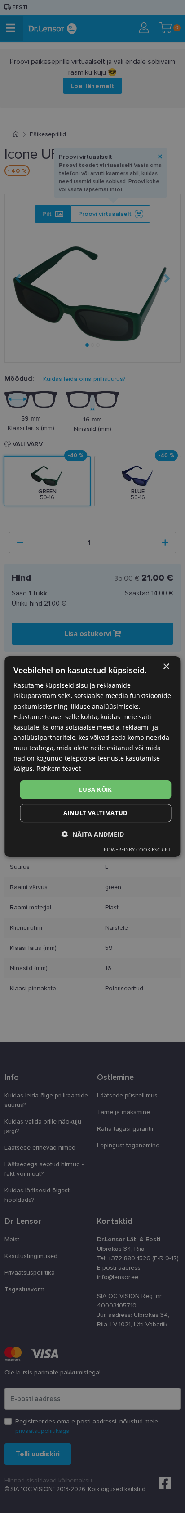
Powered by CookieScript (137, 849)
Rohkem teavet (58, 768)
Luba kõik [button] (95, 789)
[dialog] (92, 756)
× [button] (166, 666)
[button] (93, 834)
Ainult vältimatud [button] (95, 813)
